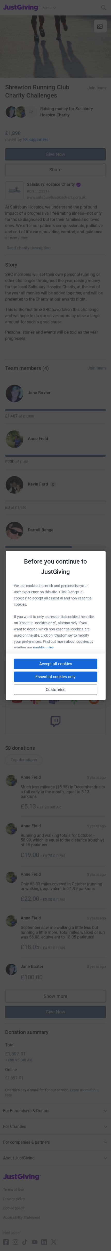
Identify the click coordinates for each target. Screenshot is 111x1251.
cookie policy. (43, 648)
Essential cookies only (55, 676)
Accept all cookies (55, 663)
